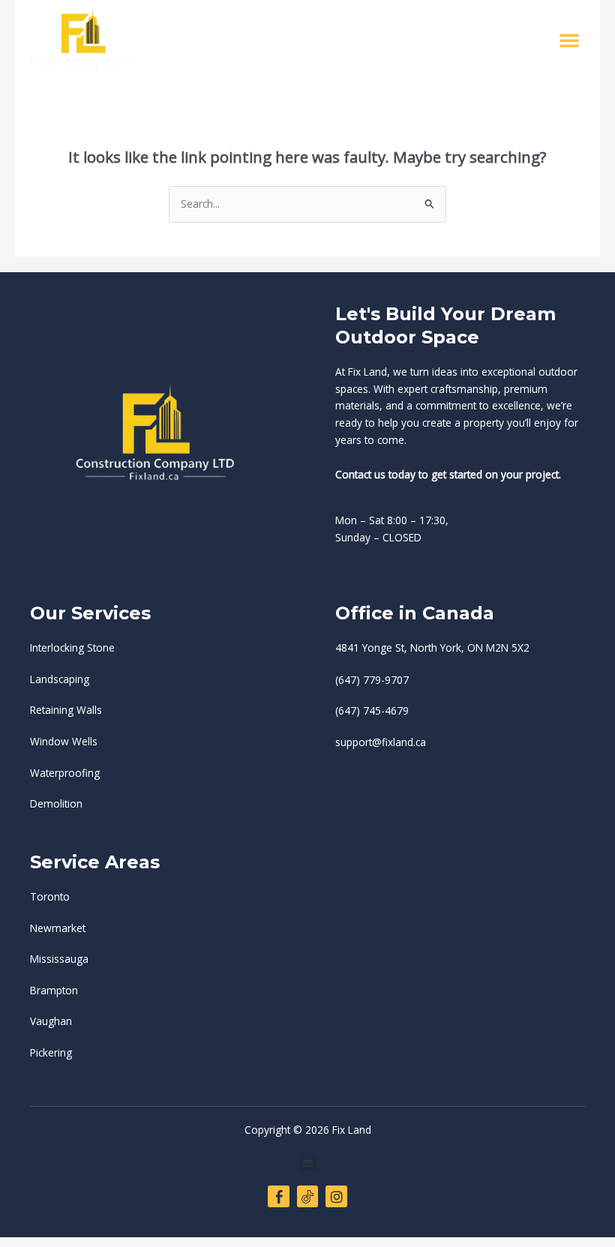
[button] (569, 39)
